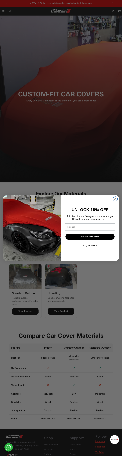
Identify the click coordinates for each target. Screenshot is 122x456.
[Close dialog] (115, 199)
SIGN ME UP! (90, 236)
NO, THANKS (90, 246)
